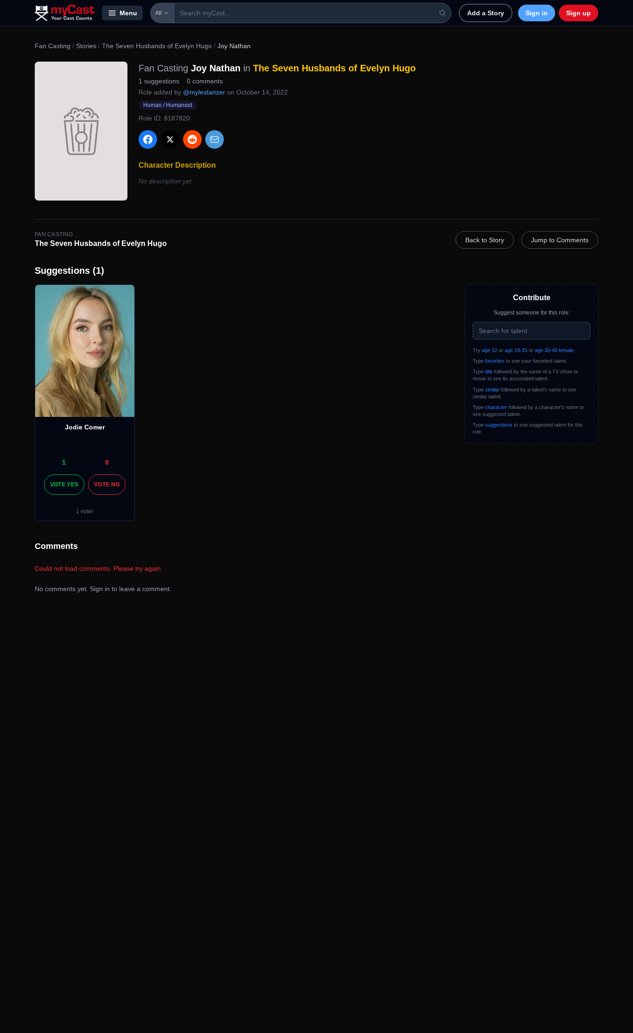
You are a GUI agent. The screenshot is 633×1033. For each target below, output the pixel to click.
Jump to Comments (560, 240)
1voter (84, 511)
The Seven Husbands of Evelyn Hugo (157, 46)
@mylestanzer (204, 92)
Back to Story (484, 240)
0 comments (205, 81)
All (158, 13)
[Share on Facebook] (148, 139)
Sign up (578, 13)
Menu (128, 13)
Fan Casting (52, 46)
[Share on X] (170, 139)
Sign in (536, 13)
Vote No (107, 484)
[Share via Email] (214, 139)
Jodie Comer (85, 427)
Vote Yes (64, 484)
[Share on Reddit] (192, 139)
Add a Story (485, 13)
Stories (86, 46)
